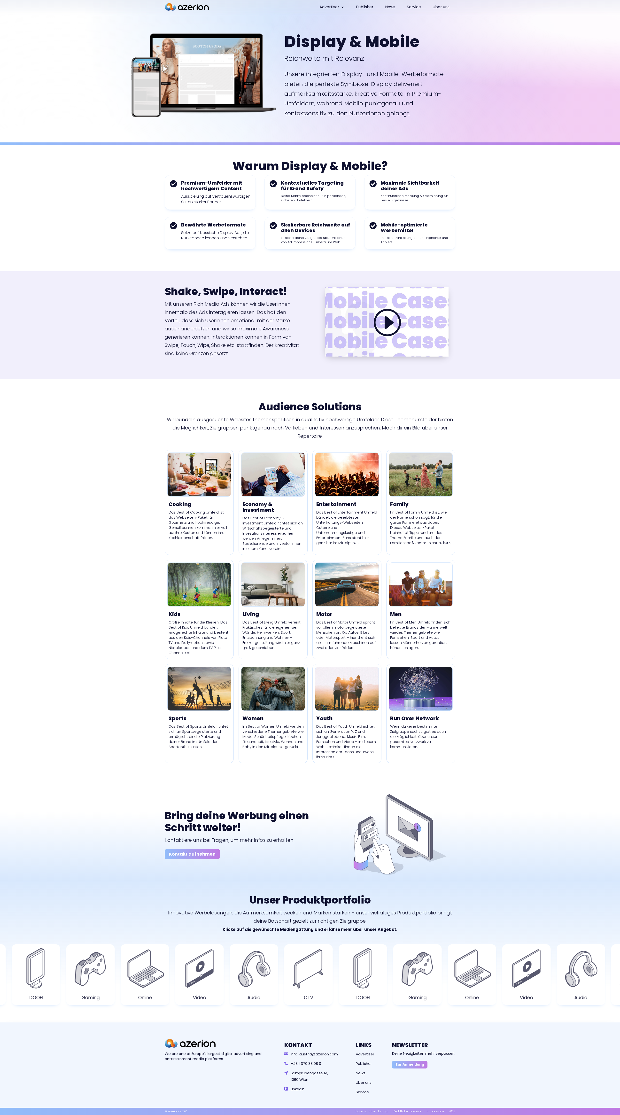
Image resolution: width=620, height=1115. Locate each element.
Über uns (441, 7)
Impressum (435, 1111)
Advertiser (329, 7)
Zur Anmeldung (409, 1064)
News (390, 7)
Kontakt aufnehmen (192, 854)
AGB (452, 1111)
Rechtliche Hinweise (407, 1111)
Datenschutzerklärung (372, 1111)
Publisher (364, 7)
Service (414, 7)
